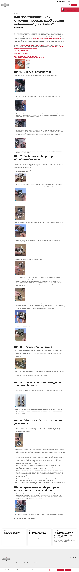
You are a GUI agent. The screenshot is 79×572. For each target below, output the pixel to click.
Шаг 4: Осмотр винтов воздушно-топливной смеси (26, 54)
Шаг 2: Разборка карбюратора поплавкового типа (26, 51)
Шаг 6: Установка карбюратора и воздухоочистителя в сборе (29, 57)
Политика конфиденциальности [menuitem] (16, 562)
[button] (71, 557)
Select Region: (62, 1)
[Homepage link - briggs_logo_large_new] (6, 560)
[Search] (69, 5)
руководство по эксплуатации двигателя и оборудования (47, 38)
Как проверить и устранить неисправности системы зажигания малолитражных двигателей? (63, 534)
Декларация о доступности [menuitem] (27, 562)
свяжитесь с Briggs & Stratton (42, 45)
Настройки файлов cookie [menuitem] (44, 562)
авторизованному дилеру (26, 45)
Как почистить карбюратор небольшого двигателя (25, 520)
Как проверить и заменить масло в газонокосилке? (38, 533)
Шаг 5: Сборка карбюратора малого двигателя (25, 56)
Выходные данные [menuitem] (35, 562)
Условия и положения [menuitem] (6, 562)
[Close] (77, 570)
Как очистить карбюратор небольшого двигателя (12, 533)
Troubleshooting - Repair (18, 27)
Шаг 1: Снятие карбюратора (21, 50)
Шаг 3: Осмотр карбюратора (21, 53)
